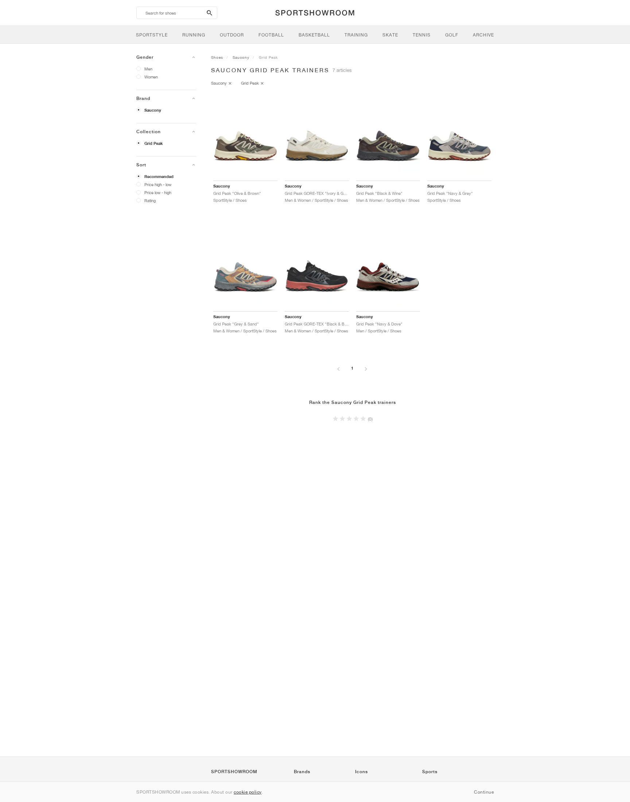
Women (151, 76)
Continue (484, 792)
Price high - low (157, 184)
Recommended (159, 176)
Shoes (217, 57)
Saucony (152, 110)
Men (148, 68)
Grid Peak (153, 143)
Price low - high (157, 192)
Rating (150, 200)
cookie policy (248, 792)
